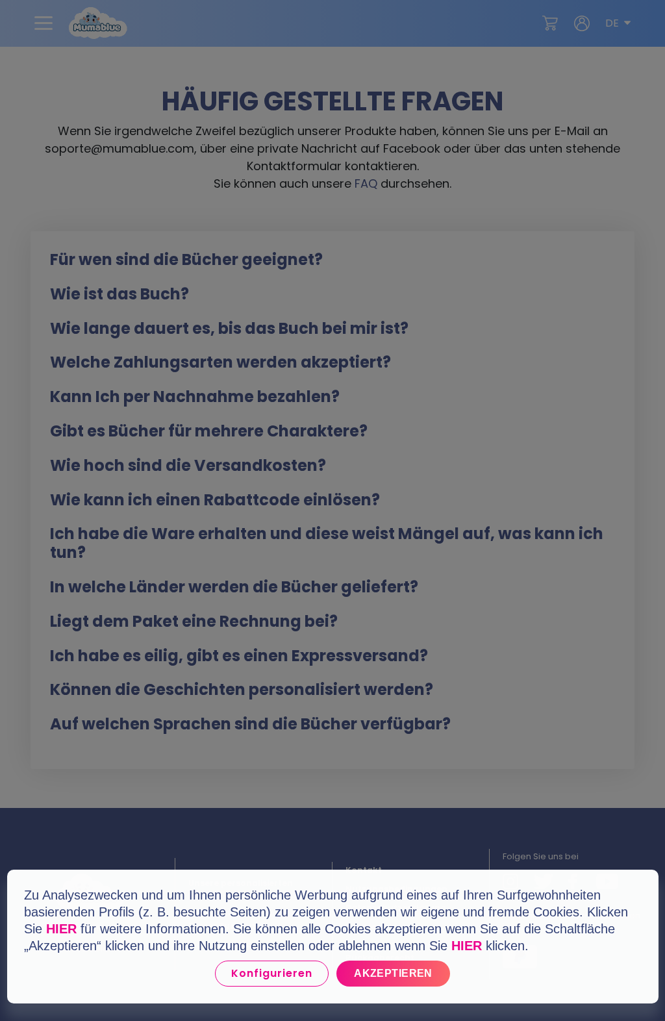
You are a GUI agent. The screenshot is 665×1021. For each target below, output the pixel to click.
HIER (61, 929)
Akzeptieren (393, 973)
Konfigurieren (272, 973)
